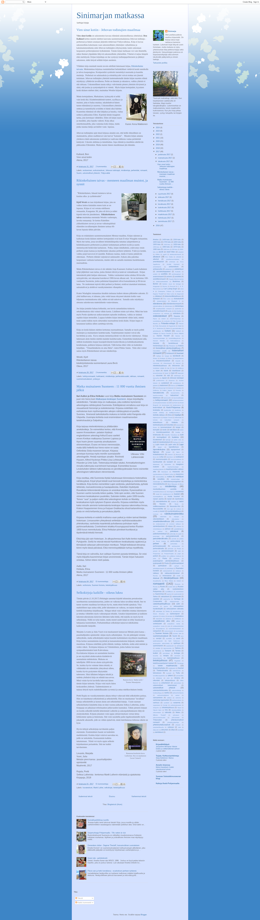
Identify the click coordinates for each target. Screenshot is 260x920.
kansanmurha (175, 393)
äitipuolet (156, 730)
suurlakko (169, 638)
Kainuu (173, 385)
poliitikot (163, 556)
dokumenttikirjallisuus (173, 296)
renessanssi (166, 575)
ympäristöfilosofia (158, 727)
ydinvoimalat (175, 717)
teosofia (155, 655)
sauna (166, 606)
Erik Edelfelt (177, 311)
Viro (166, 710)
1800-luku (177, 242)
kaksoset (171, 388)
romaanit (143, 170)
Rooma (155, 586)
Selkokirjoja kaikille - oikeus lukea (100, 592)
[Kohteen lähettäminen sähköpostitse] (112, 166)
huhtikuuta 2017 (164, 211)
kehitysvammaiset (178, 400)
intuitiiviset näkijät (158, 368)
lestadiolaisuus (158, 454)
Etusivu (112, 796)
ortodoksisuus (157, 529)
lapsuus (156, 452)
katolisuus (156, 398)
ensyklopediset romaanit (163, 308)
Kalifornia (156, 390)
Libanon (170, 454)
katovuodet (167, 398)
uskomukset (177, 683)
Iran (173, 368)
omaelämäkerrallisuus (161, 521)
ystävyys (96, 379)
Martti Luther (98, 788)
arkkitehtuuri (178, 269)
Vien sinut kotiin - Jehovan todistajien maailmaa (108, 30)
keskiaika (156, 410)
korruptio (156, 430)
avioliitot (178, 276)
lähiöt (179, 462)
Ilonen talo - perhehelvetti (97, 858)
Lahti (181, 442)
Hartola (177, 336)
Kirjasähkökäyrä (162, 744)
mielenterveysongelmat (172, 481)
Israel (166, 373)
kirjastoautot (157, 417)
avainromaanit (158, 276)
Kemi (175, 402)
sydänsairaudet (158, 641)
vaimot (177, 695)
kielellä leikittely (158, 412)
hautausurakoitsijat (159, 338)
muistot (177, 494)
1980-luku (156, 249)
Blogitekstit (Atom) (115, 804)
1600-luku (156, 242)
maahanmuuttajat (173, 467)
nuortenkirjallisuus (174, 511)
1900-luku (156, 244)
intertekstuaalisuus (160, 365)
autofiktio (164, 274)
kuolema (175, 437)
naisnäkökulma (161, 501)
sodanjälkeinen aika (161, 621)
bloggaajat (156, 286)
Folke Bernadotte (160, 326)
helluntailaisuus (175, 341)
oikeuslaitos (175, 519)
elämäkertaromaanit (173, 303)
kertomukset (166, 405)
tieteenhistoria (157, 658)
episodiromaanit (159, 311)
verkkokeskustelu (175, 705)
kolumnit (178, 425)
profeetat (176, 558)
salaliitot (156, 599)
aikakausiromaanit (175, 254)
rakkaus (133, 376)
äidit (179, 727)
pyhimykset (162, 566)
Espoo (155, 318)
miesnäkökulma (159, 484)
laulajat (168, 452)
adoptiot (180, 252)
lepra (178, 452)
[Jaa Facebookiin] (120, 166)
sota (169, 626)
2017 (158, 151)
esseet (163, 318)
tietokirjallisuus (111, 585)
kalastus (178, 388)
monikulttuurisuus (158, 491)
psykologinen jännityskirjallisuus (166, 561)
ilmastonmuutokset (163, 361)
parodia (174, 538)
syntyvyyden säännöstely (161, 643)
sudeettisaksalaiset (175, 628)
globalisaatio (157, 331)
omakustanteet (160, 524)
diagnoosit (180, 294)
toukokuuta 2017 (165, 207)
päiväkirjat (170, 568)
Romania (177, 584)
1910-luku (167, 244)
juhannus (172, 380)
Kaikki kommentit (84, 903)
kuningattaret (161, 437)
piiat (179, 551)
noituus (178, 509)
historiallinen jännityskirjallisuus (168, 348)
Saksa (155, 596)
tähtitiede (159, 678)
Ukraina (177, 678)
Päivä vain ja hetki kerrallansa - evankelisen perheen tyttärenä (112, 871)
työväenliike (179, 675)
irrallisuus (180, 368)
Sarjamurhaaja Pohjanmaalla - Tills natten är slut (107, 833)
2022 (158, 134)
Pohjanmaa (156, 553)
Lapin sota (172, 444)
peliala (181, 538)
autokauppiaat (176, 274)
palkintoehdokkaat (160, 534)
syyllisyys (176, 643)
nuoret (162, 511)
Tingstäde (177, 660)
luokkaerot (100, 376)
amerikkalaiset (158, 261)
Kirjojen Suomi (167, 417)
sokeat (178, 621)
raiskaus (178, 571)
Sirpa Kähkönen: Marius (165, 758)
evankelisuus (157, 321)
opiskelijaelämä (159, 526)
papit (179, 534)
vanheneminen (176, 700)
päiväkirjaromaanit (158, 568)
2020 (158, 141)
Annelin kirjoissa (163, 765)
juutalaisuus (177, 383)
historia (180, 346)
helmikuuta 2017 (164, 218)
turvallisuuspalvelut (159, 675)
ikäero (170, 358)
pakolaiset (174, 531)
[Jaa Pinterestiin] (122, 166)
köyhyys (175, 442)
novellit (155, 511)
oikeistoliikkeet (158, 519)
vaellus (167, 693)
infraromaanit (167, 363)
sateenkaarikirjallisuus (161, 604)
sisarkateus (179, 616)
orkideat (178, 526)
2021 (158, 138)
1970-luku (177, 247)
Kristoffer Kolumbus (170, 435)
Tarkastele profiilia (160, 63)
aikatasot (156, 257)
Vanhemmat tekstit (138, 796)
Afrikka (157, 254)
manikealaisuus (158, 474)
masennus (179, 474)
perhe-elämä (175, 541)
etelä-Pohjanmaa (175, 318)
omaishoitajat (179, 521)
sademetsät (177, 594)
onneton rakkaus (175, 524)
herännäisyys (158, 346)
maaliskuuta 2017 (165, 214)
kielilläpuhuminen (174, 412)
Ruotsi (162, 586)
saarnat (169, 594)
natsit (181, 501)
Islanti (166, 370)
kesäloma (178, 410)
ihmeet (155, 358)
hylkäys (158, 356)
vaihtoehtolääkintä (163, 695)
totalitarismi (171, 668)
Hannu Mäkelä (178, 333)
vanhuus (156, 702)
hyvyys (167, 356)
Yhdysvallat (105, 173)
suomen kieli (177, 633)
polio (154, 558)
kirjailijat (178, 415)
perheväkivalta (158, 548)
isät (168, 375)
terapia (166, 655)
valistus (169, 697)
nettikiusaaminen (159, 506)
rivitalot (179, 581)
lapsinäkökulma (159, 449)
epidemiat (178, 308)
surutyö (158, 638)
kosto (165, 430)
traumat (180, 668)
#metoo (156, 239)
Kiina (170, 415)
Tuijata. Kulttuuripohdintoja (167, 756)
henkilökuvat (173, 343)
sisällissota (177, 618)
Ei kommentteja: (102, 582)
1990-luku (166, 249)
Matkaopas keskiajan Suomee (110, 399)
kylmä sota (177, 439)
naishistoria (179, 499)
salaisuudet (176, 596)
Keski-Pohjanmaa (173, 407)
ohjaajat (176, 516)
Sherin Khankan (159, 614)
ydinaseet (176, 715)
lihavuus (178, 454)
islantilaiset (176, 370)
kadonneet (164, 385)
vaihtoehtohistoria (177, 693)
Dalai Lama (170, 294)
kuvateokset (87, 788)
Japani (164, 378)
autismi (155, 274)
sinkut (163, 616)
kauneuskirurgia (178, 398)
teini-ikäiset (166, 653)
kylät (154, 442)
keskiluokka (167, 410)
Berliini (155, 284)
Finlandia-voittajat (168, 323)
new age (170, 509)
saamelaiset (179, 591)
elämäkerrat (157, 304)
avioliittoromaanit (159, 279)
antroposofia (157, 269)
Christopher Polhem (164, 291)
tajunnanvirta (167, 648)
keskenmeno (177, 405)
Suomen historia (98, 585)
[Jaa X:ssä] (117, 166)
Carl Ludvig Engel (170, 289)
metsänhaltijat (175, 479)
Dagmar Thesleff (158, 294)
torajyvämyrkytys (159, 668)
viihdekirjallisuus (168, 707)
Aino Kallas (169, 257)
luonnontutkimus (176, 459)
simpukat (156, 616)
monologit (170, 491)
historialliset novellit (159, 351)
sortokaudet (157, 623)
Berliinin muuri (167, 284)
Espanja (177, 316)
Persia (179, 548)
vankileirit (166, 702)
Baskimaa (176, 281)
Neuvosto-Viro (175, 506)
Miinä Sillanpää (172, 484)
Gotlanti (168, 331)
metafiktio (161, 479)
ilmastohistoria (179, 358)
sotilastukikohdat (178, 626)
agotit (165, 254)
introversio (176, 365)
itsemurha (156, 378)
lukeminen (170, 457)
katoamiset (174, 395)
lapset (160, 447)
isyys (173, 373)
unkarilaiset (165, 683)
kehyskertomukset (160, 402)
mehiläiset (179, 477)
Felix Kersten (177, 321)
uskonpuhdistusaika (160, 690)
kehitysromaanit (89, 376)
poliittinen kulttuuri (175, 556)
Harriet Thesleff (163, 336)
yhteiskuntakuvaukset (161, 725)
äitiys (173, 730)
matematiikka (160, 476)
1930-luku (177, 244)
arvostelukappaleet (163, 271)
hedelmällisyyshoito (175, 338)
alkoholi (156, 259)
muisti (157, 494)
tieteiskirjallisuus (173, 658)
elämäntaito (168, 306)
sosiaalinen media (173, 623)
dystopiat (156, 298)
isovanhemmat (157, 373)
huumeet (180, 353)
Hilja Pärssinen (170, 346)
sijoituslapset (175, 614)
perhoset (170, 548)
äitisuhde (164, 730)
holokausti (170, 353)
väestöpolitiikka (176, 710)
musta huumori (174, 496)
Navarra (162, 504)
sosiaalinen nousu (159, 626)
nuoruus (155, 514)
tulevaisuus (157, 673)
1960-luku (166, 247)
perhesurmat (176, 546)
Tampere (168, 651)
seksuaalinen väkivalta (174, 609)
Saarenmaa (159, 594)
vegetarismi (156, 705)
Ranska (155, 575)
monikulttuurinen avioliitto (164, 489)
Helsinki (156, 343)
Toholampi (180, 663)
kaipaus (180, 385)
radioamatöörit (167, 571)
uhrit (168, 678)
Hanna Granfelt (166, 333)
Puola (166, 563)
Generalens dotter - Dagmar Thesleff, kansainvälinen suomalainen (113, 845)
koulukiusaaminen (163, 432)
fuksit (179, 326)
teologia (177, 653)
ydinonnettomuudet (159, 717)
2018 (158, 148)
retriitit (178, 575)
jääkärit (155, 385)
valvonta (178, 697)
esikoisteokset (98, 170)
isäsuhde (159, 375)
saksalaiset (165, 596)
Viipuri (179, 707)
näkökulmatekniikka (173, 514)
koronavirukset (166, 427)
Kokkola (175, 422)
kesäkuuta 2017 (164, 204)
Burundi (172, 286)
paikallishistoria (178, 529)
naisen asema (158, 499)
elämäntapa (179, 306)
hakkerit (178, 331)
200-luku (174, 249)
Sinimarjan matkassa (110, 15)
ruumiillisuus (169, 591)
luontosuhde (157, 462)
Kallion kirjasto (167, 390)
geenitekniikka (177, 328)
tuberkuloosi (176, 670)
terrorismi (177, 655)
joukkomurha (160, 380)
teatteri (155, 653)
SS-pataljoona (160, 628)
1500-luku (177, 239)
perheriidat (135, 170)
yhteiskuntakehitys (173, 722)
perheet (156, 544)
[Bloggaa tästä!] (114, 166)
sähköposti (180, 646)
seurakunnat (177, 611)
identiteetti (176, 356)
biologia (178, 284)
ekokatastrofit (178, 298)
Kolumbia (169, 425)
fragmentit (172, 326)
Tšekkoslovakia (162, 670)
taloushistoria (157, 651)
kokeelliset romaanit (172, 420)
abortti (161, 252)
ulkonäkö (156, 680)
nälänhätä (163, 516)
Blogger (144, 915)
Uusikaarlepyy (157, 693)
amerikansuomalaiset (172, 259)
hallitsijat (155, 333)
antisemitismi (173, 266)
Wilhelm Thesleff (159, 715)
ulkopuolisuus (170, 680)
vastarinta (176, 702)
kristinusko (157, 435)
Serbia (168, 611)
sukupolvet (157, 631)
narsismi (173, 501)
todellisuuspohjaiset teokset (163, 663)
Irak (168, 368)
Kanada (178, 390)
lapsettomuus (174, 447)
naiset (169, 499)
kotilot (181, 430)
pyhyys (177, 566)
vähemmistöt (157, 712)
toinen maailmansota (167, 666)
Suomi (79, 173)
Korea (155, 427)
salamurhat (166, 599)
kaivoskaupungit (160, 388)
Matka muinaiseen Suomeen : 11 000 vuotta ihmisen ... (165, 182)
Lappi (181, 444)
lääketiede (156, 464)
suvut (178, 638)
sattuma (155, 606)
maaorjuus (164, 471)
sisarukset (159, 618)
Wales (178, 712)
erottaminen (87, 170)
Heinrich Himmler (159, 341)
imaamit (178, 361)
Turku (178, 673)
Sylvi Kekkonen (174, 641)
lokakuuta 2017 (164, 161)
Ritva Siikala (169, 581)
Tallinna (178, 648)
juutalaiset (165, 383)
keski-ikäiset (157, 407)
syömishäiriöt (158, 646)
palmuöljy (173, 534)
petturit (155, 551)
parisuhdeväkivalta (160, 539)
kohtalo (155, 420)
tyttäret (170, 675)
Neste (176, 504)
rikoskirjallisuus (171, 578)
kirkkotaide (178, 417)
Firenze (181, 323)
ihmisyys (162, 358)
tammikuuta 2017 (165, 221)
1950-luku (156, 247)
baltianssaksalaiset (162, 281)
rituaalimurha (157, 581)
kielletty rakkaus (159, 415)
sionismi (170, 616)
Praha (164, 558)
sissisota (168, 618)
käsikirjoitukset (164, 442)
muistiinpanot (166, 494)
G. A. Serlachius (158, 328)
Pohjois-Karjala (169, 553)
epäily (169, 311)
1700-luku (167, 242)
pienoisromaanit (167, 551)
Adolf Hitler (171, 252)
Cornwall (178, 291)
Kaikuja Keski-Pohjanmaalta (167, 783)
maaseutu (176, 471)
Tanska (178, 651)
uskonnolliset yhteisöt (91, 173)
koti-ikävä (173, 430)
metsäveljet (156, 481)
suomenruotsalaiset (84, 379)
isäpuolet (180, 373)
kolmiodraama (158, 425)
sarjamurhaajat (174, 601)
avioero (169, 276)
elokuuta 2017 (164, 197)
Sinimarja (172, 31)
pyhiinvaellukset (177, 563)
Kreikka (178, 432)
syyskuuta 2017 (164, 194)
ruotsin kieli (171, 586)
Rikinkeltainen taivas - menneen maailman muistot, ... (166, 174)
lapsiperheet (175, 449)
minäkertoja (125, 170)
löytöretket (168, 464)
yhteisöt (178, 725)
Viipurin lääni (157, 710)
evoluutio (167, 321)
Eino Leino (166, 298)
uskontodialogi (176, 690)
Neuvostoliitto (158, 509)
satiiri (178, 604)
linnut (154, 457)
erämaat (166, 313)
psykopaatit (157, 563)
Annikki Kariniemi (173, 264)
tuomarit (168, 673)
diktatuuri (158, 296)
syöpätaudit (170, 646)
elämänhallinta (157, 306)
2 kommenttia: (102, 167)
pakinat (160, 531)
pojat (179, 553)
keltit (170, 402)
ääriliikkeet (159, 732)
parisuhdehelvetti (172, 536)
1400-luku (166, 239)
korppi (178, 427)
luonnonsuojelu (161, 459)
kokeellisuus (157, 422)
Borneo (165, 286)
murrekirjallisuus (158, 496)
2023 (158, 131)
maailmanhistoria (158, 469)
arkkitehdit (168, 269)
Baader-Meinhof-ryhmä (176, 279)
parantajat (156, 536)
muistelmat (179, 491)
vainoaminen (158, 697)
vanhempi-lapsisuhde (161, 700)
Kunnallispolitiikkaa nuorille (98, 820)
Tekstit (80, 898)
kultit (181, 435)
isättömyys (177, 375)
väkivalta (168, 712)
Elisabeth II (175, 301)
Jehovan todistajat (112, 170)
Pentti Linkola (161, 541)
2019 (158, 145)
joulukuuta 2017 (164, 154)
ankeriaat (172, 261)
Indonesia (156, 363)
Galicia (168, 328)
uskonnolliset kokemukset (165, 685)
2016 (158, 226)
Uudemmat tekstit (85, 796)
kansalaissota (158, 393)
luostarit (170, 462)
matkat (169, 476)
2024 (158, 127)
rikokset (156, 578)
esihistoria (87, 585)
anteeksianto (157, 266)
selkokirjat (108, 788)
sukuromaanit (169, 631)
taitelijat (157, 648)
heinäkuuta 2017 (164, 201)
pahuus (167, 529)
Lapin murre (160, 444)
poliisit (155, 556)
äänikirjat (180, 730)
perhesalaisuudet (122, 376)
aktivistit (178, 257)
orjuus (170, 526)
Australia (178, 271)
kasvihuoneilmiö (158, 395)
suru (182, 636)
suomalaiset (179, 631)
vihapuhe (156, 707)
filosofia (155, 323)
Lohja (161, 457)
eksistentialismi (161, 301)
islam (158, 370)
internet (178, 363)
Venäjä (165, 705)
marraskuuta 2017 (165, 158)
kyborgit (168, 439)
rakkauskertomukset (172, 573)
